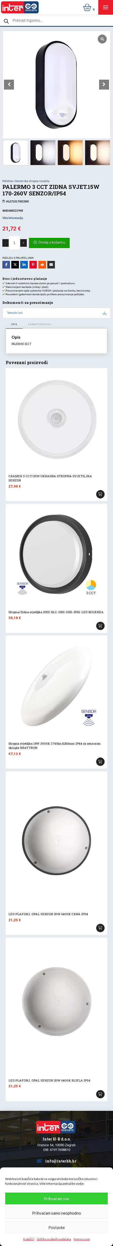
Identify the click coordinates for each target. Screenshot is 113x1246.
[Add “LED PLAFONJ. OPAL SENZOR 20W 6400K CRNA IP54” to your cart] (100, 928)
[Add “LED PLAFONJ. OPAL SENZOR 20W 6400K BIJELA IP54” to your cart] (100, 1094)
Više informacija (12, 217)
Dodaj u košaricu (52, 242)
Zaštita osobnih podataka (54, 1239)
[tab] (14, 325)
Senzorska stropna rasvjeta (32, 181)
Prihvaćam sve (56, 1198)
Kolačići (28, 1239)
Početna (7, 181)
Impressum (82, 1239)
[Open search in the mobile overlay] (56, 20)
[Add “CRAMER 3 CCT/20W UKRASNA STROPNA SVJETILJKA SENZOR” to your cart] (100, 494)
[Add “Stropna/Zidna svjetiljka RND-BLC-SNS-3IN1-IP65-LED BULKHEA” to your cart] (100, 626)
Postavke (56, 1227)
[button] (105, 7)
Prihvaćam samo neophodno (56, 1213)
